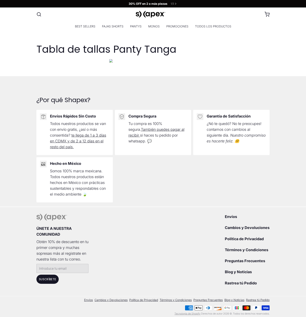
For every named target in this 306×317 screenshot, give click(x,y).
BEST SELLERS (85, 26)
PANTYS (136, 26)
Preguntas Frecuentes (245, 261)
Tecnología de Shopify (187, 313)
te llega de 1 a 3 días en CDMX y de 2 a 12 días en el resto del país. (78, 141)
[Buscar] (38, 14)
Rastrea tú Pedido (241, 283)
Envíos (231, 216)
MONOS (154, 26)
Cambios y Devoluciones (247, 227)
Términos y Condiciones (246, 250)
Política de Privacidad (244, 239)
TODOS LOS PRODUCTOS (213, 26)
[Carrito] (265, 14)
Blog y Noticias (238, 272)
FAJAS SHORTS (112, 26)
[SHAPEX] (150, 14)
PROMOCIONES (177, 26)
